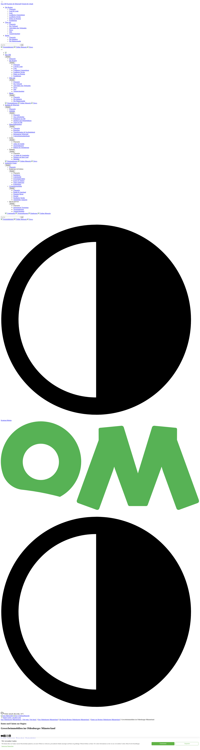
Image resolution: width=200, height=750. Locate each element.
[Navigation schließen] (1, 49)
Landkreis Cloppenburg (17, 15)
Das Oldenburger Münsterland (48, 719)
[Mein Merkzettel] (7, 716)
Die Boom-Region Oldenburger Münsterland (74, 719)
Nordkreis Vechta (19, 198)
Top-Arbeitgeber (18, 117)
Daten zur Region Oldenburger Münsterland (105, 719)
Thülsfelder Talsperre (20, 200)
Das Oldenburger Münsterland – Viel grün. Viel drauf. (18, 719)
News (11, 30)
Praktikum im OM (19, 119)
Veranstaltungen (8, 47)
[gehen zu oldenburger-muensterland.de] (6, 53)
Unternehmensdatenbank (21, 136)
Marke (7, 35)
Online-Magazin (25, 161)
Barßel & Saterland (19, 192)
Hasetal (15, 196)
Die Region (9, 7)
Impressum (4, 746)
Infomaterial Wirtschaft (20, 134)
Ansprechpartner (14, 34)
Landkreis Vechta (15, 17)
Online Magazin (21, 47)
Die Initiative (13, 39)
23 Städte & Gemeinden (21, 155)
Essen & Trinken (18, 180)
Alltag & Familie (18, 144)
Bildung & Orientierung (21, 147)
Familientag (13, 20)
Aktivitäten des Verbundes (17, 28)
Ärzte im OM (17, 122)
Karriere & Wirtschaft (14, 4)
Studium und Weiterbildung (22, 120)
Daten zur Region (15, 19)
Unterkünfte (17, 177)
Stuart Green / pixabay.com (12, 717)
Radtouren (34, 213)
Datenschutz (10, 746)
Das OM (4, 4)
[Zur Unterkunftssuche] (21, 716)
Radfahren (16, 175)
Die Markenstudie (15, 41)
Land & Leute (13, 11)
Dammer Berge (18, 194)
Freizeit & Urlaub (27, 4)
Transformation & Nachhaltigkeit (24, 132)
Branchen (16, 130)
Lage (10, 13)
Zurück (8, 57)
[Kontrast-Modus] (100, 710)
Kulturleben (17, 184)
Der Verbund (13, 26)
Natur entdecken (18, 182)
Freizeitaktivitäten (19, 179)
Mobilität (16, 159)
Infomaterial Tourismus (21, 207)
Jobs (10, 32)
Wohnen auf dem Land (20, 157)
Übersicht (12, 9)
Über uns (8, 22)
